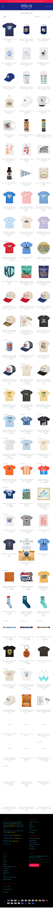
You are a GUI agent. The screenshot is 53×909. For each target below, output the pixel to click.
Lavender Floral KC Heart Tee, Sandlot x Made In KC (43, 233)
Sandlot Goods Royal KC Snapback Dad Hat (9, 87)
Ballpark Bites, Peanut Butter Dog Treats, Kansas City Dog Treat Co (43, 283)
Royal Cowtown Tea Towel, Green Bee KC (9, 64)
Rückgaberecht (6, 872)
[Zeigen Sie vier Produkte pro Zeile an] (4, 16)
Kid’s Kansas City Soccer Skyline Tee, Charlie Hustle (9, 808)
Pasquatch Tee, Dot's (26, 257)
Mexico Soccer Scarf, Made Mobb (43, 637)
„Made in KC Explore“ (11, 832)
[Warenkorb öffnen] (50, 6)
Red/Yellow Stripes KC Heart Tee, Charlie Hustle (43, 808)
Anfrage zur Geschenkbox (34, 844)
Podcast (4, 862)
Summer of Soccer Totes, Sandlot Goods (9, 782)
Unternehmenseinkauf (33, 830)
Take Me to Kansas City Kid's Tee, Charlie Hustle (44, 331)
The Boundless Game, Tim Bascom (26, 563)
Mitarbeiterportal (32, 848)
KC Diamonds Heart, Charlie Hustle (9, 40)
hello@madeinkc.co (17, 835)
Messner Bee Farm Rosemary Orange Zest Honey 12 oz (43, 135)
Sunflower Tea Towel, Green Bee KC (44, 64)
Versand (30, 824)
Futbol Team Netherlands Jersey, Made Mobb (26, 480)
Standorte (5, 856)
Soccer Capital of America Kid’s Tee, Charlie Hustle (26, 808)
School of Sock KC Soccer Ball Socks (9, 612)
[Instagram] (9, 844)
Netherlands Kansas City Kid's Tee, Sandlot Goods (9, 480)
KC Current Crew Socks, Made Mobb (26, 758)
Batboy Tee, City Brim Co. (26, 734)
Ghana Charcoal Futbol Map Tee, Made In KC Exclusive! (26, 406)
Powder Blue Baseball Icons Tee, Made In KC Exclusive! (9, 233)
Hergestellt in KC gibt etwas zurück (9, 866)
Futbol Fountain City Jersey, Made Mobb (43, 480)
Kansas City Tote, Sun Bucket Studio (9, 111)
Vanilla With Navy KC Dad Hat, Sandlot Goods (9, 711)
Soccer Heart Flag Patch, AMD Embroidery (26, 587)
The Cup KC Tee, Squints (9, 530)
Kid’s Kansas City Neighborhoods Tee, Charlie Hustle (43, 588)
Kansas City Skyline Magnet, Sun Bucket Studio (43, 258)
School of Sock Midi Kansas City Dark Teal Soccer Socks (26, 613)
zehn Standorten (12, 825)
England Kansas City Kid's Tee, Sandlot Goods (9, 685)
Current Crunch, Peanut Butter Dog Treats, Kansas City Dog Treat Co (26, 283)
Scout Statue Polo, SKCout (9, 734)
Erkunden (5, 860)
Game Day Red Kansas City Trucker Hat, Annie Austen (26, 307)
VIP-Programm (32, 832)
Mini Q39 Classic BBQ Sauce (9, 183)
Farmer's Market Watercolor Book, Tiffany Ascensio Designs (26, 332)
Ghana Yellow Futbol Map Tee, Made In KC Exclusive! (43, 406)
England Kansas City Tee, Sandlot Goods (44, 455)
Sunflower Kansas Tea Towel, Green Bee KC (26, 64)
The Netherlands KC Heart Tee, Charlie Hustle (26, 530)
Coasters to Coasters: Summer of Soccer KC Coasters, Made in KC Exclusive (43, 505)
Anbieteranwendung (33, 840)
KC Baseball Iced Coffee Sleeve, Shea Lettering (26, 87)
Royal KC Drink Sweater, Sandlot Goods (43, 40)
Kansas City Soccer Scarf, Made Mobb (26, 637)
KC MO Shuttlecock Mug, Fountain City (43, 111)
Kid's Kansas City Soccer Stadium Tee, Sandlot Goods (9, 455)
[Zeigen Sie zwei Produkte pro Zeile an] (2, 16)
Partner (30, 828)
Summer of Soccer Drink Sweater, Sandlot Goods (9, 356)
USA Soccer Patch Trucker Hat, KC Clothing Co (26, 356)
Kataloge (5, 864)
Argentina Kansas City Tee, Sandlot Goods (43, 758)
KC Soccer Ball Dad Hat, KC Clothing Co (26, 111)
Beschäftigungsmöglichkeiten (34, 838)
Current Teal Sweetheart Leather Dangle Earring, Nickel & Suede (44, 686)
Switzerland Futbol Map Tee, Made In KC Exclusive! (9, 258)
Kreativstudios (31, 846)
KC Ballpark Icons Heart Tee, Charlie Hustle (9, 207)
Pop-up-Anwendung (33, 842)
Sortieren (37, 16)
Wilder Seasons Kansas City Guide (43, 183)
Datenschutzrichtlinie (7, 879)
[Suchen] (47, 6)
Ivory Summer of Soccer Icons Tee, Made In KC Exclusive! (26, 381)
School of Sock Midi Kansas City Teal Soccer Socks (43, 613)
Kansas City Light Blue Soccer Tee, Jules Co (43, 734)
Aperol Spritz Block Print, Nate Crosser (9, 159)
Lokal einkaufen (6, 868)
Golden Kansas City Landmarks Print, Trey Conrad (26, 783)
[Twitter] (6, 844)
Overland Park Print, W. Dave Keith (26, 504)
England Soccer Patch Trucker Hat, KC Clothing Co (9, 381)
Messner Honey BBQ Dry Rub (26, 135)
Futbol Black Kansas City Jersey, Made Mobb (44, 431)
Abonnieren (34, 865)
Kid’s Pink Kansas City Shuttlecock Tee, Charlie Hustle (27, 208)
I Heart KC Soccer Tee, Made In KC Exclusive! (43, 356)
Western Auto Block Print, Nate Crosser (43, 159)
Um (4, 858)
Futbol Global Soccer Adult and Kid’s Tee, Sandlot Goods (26, 686)
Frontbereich (5, 870)
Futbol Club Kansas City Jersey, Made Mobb (26, 431)
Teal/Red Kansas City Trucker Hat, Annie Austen (9, 307)
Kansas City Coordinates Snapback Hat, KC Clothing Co (43, 381)
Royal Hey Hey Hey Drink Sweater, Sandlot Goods (26, 40)
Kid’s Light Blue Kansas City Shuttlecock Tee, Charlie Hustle (43, 208)
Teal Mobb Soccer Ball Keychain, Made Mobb (9, 758)
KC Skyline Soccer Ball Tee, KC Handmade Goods (26, 233)
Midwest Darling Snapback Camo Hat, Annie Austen (9, 331)
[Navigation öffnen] (2, 6)
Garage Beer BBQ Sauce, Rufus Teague (43, 782)
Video (4, 875)
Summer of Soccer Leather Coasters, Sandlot (9, 587)
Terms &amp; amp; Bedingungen (9, 877)
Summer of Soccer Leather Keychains (26, 661)
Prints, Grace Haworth (43, 530)
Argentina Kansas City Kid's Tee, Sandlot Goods (26, 455)
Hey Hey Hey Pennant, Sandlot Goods (26, 183)
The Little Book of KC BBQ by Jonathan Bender (26, 711)
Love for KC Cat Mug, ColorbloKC (9, 135)
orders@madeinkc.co (18, 838)
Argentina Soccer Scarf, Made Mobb (9, 637)
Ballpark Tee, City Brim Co (43, 660)
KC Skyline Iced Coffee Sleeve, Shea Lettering (43, 87)
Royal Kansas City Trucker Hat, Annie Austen (43, 307)
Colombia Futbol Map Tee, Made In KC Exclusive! (9, 406)
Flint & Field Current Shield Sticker (9, 282)
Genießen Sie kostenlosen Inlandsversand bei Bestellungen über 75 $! (26, 1)
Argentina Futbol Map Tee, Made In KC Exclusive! (9, 431)
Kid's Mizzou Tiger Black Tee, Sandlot (9, 661)
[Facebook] (3, 844)
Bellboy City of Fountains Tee (9, 554)
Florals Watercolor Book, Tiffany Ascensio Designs (43, 711)
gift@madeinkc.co (15, 841)
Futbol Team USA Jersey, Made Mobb (9, 504)
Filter (48, 16)
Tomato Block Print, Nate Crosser (26, 159)
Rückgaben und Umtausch (34, 822)
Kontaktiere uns (32, 826)
